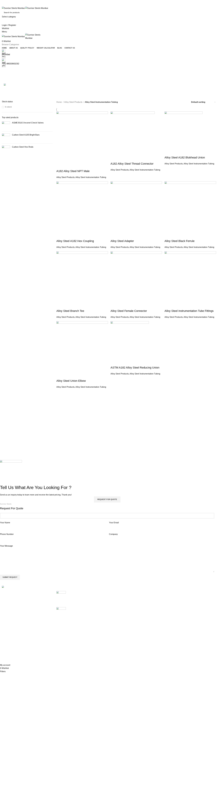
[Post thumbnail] (61, 597)
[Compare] (59, 166)
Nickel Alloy (116, 639)
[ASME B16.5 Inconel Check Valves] (6, 125)
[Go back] (5, 71)
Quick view (66, 166)
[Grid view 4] (185, 102)
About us (151, 597)
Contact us (152, 616)
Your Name (5, 523)
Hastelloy (115, 620)
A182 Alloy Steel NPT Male (73, 171)
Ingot (113, 630)
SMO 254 (115, 644)
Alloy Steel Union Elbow (71, 380)
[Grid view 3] (181, 102)
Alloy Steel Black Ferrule (180, 241)
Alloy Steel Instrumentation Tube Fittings (189, 310)
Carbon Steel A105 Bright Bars (25, 135)
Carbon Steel (117, 606)
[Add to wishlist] (73, 166)
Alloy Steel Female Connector (129, 310)
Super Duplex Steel (119, 653)
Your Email (114, 523)
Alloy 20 (114, 592)
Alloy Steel (116, 597)
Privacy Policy (190, 606)
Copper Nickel (117, 611)
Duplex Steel (116, 616)
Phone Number (7, 534)
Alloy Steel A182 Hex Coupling (75, 241)
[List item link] (27, 615)
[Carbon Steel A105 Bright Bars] (6, 137)
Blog (149, 611)
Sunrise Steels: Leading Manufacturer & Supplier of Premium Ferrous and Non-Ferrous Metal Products (85, 611)
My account (189, 592)
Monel (113, 635)
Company (113, 534)
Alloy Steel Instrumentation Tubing (90, 177)
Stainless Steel (117, 649)
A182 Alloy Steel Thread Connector (132, 163)
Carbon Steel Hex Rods (22, 147)
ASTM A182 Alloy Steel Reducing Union (135, 367)
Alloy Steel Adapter (122, 241)
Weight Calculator (155, 606)
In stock (8, 107)
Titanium (115, 658)
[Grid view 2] (176, 102)
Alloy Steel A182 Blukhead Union (185, 157)
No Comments (89, 602)
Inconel (114, 625)
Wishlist (187, 597)
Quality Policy (153, 602)
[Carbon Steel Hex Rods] (6, 150)
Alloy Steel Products (73, 102)
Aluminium (115, 602)
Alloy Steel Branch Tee (70, 310)
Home (59, 102)
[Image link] (13, 587)
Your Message (6, 546)
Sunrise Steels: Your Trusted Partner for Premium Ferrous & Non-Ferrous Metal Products (85, 595)
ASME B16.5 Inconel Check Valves (28, 123)
